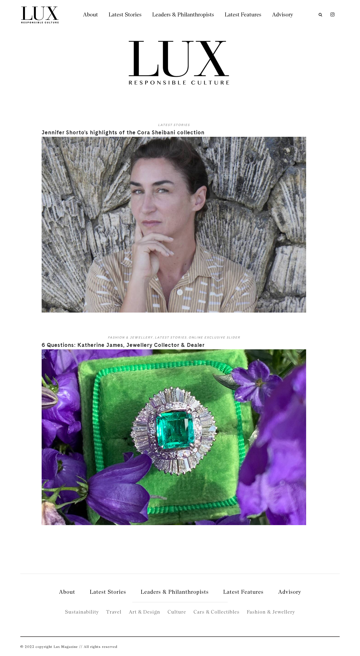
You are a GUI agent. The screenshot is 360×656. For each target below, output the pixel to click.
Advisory (282, 14)
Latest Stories (125, 14)
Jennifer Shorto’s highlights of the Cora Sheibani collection (123, 132)
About (90, 14)
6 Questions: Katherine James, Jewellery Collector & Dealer (123, 345)
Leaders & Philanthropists (183, 14)
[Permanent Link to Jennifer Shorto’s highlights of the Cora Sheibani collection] (174, 311)
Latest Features (243, 14)
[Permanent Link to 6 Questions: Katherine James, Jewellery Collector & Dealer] (174, 524)
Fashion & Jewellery (130, 337)
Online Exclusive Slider (214, 337)
